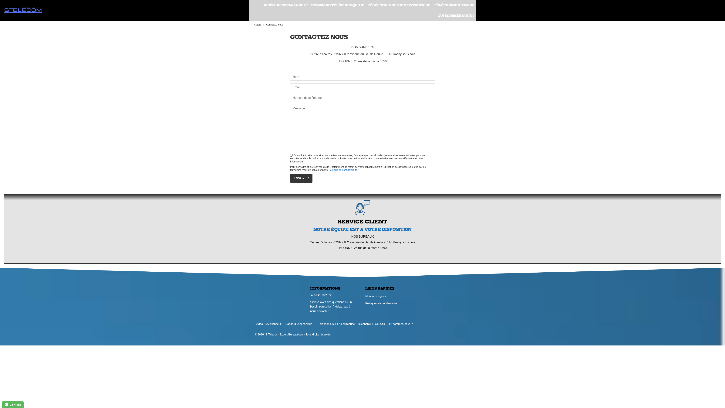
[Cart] (718, 10)
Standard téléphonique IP (337, 5)
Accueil (257, 25)
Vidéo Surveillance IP (286, 5)
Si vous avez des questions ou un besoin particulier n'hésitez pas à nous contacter (331, 306)
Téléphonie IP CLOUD (454, 5)
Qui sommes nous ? (456, 16)
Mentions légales (375, 296)
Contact (14, 404)
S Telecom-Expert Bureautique (284, 334)
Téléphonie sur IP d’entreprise (399, 5)
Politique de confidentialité (343, 169)
